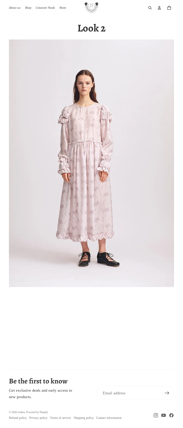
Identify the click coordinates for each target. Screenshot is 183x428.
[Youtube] (163, 415)
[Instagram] (155, 415)
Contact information (109, 418)
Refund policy (18, 418)
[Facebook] (171, 415)
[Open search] (150, 8)
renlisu (21, 412)
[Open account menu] (159, 8)
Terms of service (60, 418)
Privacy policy (38, 418)
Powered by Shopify (37, 412)
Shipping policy (84, 418)
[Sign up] (167, 393)
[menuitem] (62, 7)
